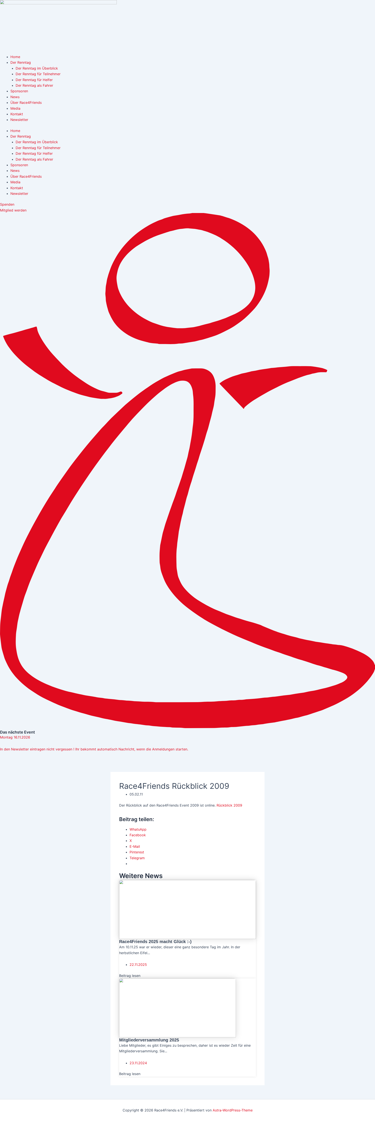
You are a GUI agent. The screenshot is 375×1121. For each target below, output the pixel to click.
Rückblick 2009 (229, 805)
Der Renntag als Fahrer (34, 85)
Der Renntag (20, 62)
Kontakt (16, 114)
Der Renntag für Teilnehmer (38, 74)
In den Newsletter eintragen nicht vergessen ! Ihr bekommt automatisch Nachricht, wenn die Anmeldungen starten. (94, 749)
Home (15, 57)
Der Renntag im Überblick (37, 68)
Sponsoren (19, 91)
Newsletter (19, 119)
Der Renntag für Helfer (34, 80)
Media (15, 108)
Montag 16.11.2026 (15, 737)
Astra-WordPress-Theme (233, 1110)
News (15, 97)
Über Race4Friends (26, 102)
